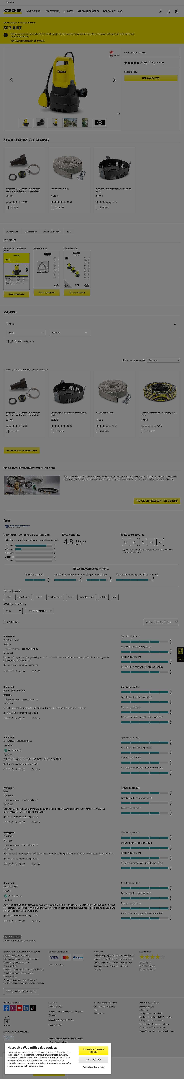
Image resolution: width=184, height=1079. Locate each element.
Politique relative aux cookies (23, 1063)
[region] (58, 1058)
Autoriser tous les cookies (93, 1050)
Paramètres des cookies (94, 1067)
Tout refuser (93, 1060)
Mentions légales (35, 1066)
